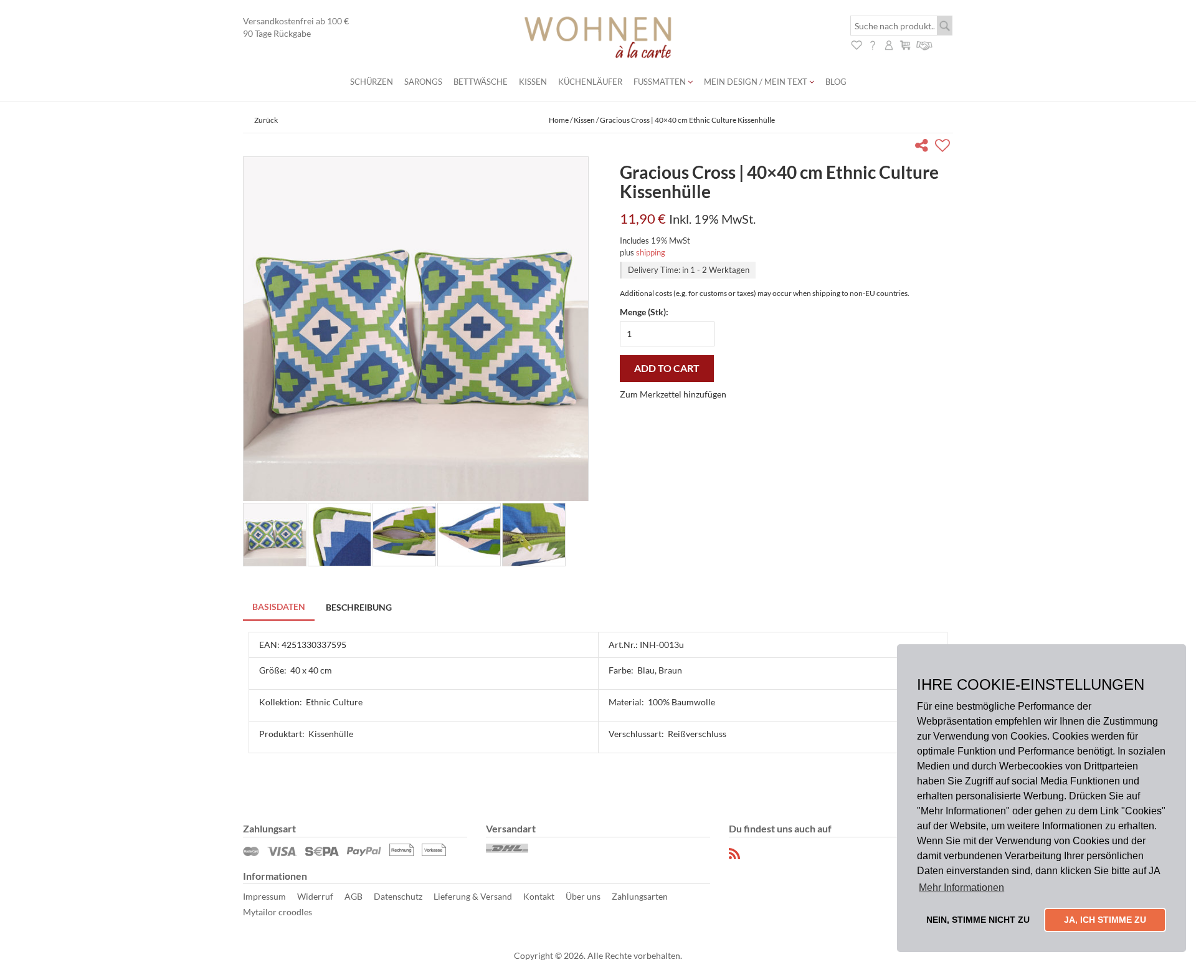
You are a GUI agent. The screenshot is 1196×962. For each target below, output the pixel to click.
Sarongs (423, 82)
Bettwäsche (480, 82)
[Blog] (735, 854)
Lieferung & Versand (473, 896)
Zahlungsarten (640, 896)
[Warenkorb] (905, 44)
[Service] (924, 44)
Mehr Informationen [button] (961, 887)
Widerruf (315, 896)
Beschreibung (359, 607)
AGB (353, 896)
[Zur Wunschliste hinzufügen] (944, 147)
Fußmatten (661, 82)
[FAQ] (872, 44)
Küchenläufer (590, 82)
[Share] (924, 147)
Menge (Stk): (644, 312)
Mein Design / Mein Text (756, 82)
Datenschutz (398, 896)
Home (559, 120)
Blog (836, 82)
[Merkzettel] (856, 44)
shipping (650, 252)
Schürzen (371, 82)
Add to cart (667, 368)
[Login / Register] (889, 44)
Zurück (266, 120)
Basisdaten (278, 606)
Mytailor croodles (277, 912)
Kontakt (538, 896)
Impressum (264, 896)
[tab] (279, 607)
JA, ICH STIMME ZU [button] (1105, 920)
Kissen (533, 82)
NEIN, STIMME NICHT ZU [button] (978, 920)
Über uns (583, 896)
